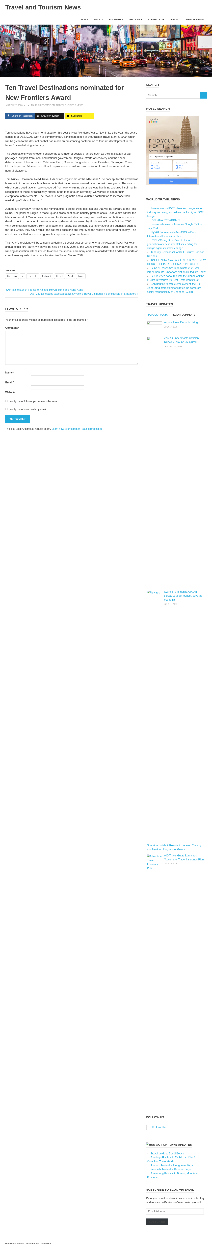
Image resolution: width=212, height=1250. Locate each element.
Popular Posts (158, 314)
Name (9, 372)
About (98, 19)
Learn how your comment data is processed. (77, 428)
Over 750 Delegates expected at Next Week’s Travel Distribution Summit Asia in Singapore (83, 293)
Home (84, 19)
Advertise (116, 19)
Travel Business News (69, 105)
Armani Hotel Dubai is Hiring (181, 322)
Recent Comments (183, 314)
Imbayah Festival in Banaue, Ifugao (171, 1169)
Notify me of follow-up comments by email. (34, 401)
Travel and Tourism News (43, 7)
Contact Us (156, 19)
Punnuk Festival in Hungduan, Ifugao (172, 1165)
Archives (135, 19)
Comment (12, 327)
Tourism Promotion (43, 105)
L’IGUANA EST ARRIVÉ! (165, 220)
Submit (175, 19)
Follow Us (155, 1117)
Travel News (195, 19)
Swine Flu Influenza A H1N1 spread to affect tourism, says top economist (183, 595)
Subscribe (157, 1221)
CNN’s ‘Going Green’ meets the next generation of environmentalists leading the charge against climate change (172, 244)
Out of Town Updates (174, 1144)
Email (9, 382)
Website (10, 392)
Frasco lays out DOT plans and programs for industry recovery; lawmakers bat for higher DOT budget (175, 212)
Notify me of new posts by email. (28, 409)
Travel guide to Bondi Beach (167, 1153)
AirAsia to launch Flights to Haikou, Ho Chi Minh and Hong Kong (45, 289)
